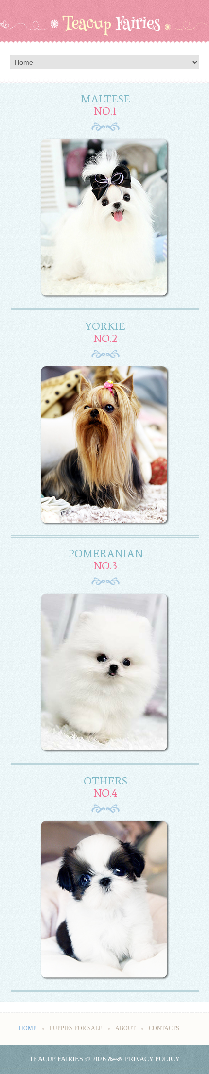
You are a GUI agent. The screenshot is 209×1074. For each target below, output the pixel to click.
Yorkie (105, 326)
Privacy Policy (152, 1059)
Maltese (105, 98)
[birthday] (105, 218)
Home (27, 1028)
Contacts (164, 1028)
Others (105, 780)
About (125, 1028)
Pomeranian (105, 553)
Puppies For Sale (76, 1028)
